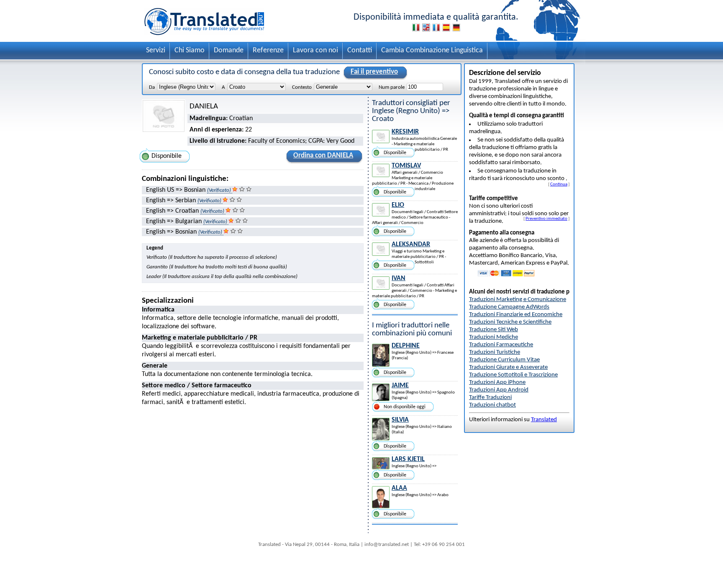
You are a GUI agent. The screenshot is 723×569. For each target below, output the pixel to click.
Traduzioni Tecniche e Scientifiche (510, 322)
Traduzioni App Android (498, 390)
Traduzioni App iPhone (497, 382)
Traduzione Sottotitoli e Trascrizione (513, 375)
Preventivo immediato (546, 218)
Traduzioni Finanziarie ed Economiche (515, 315)
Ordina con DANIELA (323, 155)
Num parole (392, 87)
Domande (229, 50)
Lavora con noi (315, 50)
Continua (558, 184)
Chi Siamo (189, 50)
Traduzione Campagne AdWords (509, 307)
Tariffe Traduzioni (490, 397)
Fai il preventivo (374, 71)
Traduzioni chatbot (492, 405)
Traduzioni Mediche (493, 337)
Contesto (302, 87)
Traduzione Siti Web (493, 330)
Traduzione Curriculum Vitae (504, 360)
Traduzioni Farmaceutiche (501, 345)
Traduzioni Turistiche (494, 352)
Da (152, 87)
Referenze (268, 50)
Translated (544, 420)
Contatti (359, 50)
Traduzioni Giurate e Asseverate (508, 367)
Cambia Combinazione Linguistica (432, 50)
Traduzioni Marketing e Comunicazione (517, 299)
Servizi (155, 50)
